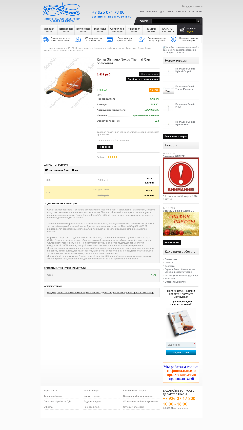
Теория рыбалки (53, 396)
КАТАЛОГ (168, 30)
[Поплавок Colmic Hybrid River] (168, 125)
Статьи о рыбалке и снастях (138, 396)
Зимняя (151, 30)
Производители (91, 407)
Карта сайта (50, 390)
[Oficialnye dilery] (181, 372)
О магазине (171, 259)
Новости (171, 145)
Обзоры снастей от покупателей (140, 401)
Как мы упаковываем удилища (181, 275)
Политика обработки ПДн (57, 401)
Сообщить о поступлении (143, 79)
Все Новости (172, 242)
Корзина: (191, 30)
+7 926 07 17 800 (179, 398)
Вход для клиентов (192, 6)
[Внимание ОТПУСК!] (181, 159)
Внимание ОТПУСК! (174, 156)
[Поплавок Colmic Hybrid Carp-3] (168, 72)
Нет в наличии (149, 179)
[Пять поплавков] (61, 11)
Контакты (195, 11)
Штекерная (66, 30)
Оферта (48, 407)
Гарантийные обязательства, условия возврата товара (180, 270)
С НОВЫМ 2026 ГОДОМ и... (178, 211)
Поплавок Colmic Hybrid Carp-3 (185, 70)
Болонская (83, 30)
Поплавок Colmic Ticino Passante (185, 87)
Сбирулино (117, 30)
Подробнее (105, 146)
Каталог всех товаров (134, 390)
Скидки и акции (91, 396)
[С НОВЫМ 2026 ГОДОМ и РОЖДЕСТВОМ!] (181, 213)
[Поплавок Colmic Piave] (168, 108)
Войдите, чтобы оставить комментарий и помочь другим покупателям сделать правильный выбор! (100, 292)
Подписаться (181, 352)
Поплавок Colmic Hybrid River (185, 123)
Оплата (181, 11)
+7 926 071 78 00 (108, 12)
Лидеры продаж (92, 401)
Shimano (155, 98)
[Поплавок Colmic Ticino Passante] (168, 90)
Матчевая (100, 30)
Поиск (144, 21)
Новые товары (176, 60)
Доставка (166, 11)
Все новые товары (175, 136)
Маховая (49, 30)
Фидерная (134, 30)
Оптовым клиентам (175, 281)
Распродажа (148, 11)
